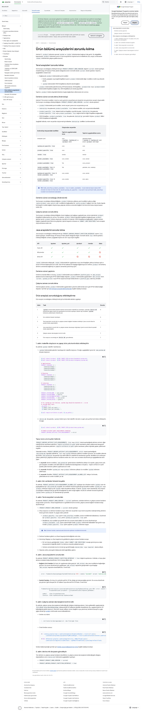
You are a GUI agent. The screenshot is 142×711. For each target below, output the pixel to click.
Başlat (135, 22)
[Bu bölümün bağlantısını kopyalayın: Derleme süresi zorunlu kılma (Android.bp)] (69, 97)
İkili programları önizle (29, 693)
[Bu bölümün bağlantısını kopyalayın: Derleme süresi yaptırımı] (56, 271)
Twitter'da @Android (68, 685)
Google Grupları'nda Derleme (71, 698)
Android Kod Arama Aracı (34, 2)
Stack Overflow (107, 698)
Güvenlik (24, 10)
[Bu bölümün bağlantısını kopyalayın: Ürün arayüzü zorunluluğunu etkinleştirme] (77, 296)
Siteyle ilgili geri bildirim (66, 707)
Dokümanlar (17, 2)
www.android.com (107, 693)
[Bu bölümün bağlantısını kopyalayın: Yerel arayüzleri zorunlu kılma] (65, 65)
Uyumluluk (47, 10)
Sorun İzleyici (106, 701)
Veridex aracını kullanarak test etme (67, 647)
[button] (9, 26)
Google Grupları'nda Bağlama (71, 701)
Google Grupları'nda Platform (71, 695)
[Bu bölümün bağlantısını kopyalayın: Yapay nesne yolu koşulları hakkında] (62, 439)
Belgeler (5, 6)
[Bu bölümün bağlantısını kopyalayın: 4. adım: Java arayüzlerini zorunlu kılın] (65, 555)
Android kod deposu (29, 685)
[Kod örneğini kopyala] (105, 357)
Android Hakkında (29, 707)
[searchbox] (11, 15)
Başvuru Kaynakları (86, 10)
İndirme (26, 690)
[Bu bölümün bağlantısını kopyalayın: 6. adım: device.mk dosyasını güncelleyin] (68, 652)
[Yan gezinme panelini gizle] (19, 708)
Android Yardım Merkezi (109, 685)
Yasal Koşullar (45, 707)
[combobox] (110, 1)
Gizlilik (57, 707)
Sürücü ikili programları (30, 698)
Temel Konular (36, 10)
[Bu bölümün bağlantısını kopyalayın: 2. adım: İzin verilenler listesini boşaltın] (66, 481)
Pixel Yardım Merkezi (108, 687)
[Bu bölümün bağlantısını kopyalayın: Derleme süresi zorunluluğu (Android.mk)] (68, 198)
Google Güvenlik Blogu (69, 693)
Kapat (125, 22)
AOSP (37, 43)
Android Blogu (67, 690)
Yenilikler (4, 10)
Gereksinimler (27, 687)
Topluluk (37, 707)
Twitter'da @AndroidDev (69, 687)
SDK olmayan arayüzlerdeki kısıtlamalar (60, 289)
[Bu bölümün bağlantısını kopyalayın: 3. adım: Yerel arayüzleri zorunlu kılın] (64, 497)
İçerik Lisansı (53, 670)
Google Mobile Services (109, 695)
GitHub (26, 701)
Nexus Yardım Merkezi (108, 690)
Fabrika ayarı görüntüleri (30, 695)
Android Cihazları (60, 10)
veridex (48, 611)
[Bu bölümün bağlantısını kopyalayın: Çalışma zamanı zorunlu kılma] (59, 212)
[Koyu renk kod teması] (103, 357)
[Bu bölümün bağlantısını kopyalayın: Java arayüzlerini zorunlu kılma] (66, 230)
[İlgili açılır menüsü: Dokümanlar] (23, 2)
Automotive (72, 10)
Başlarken (15, 10)
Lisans (51, 707)
